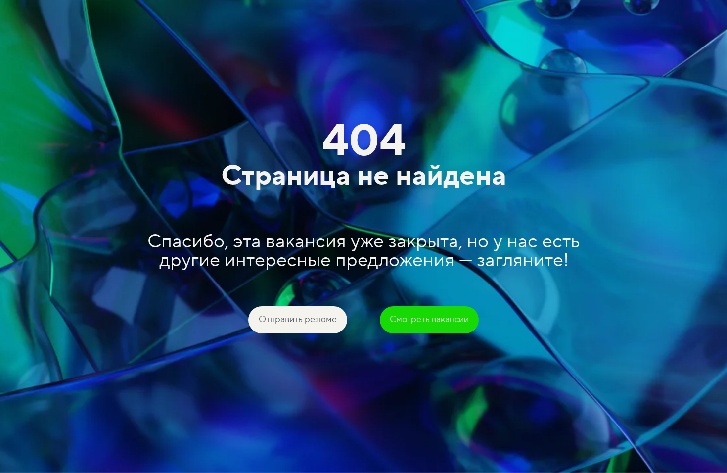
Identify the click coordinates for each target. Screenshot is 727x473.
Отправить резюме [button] (298, 319)
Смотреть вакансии (429, 319)
